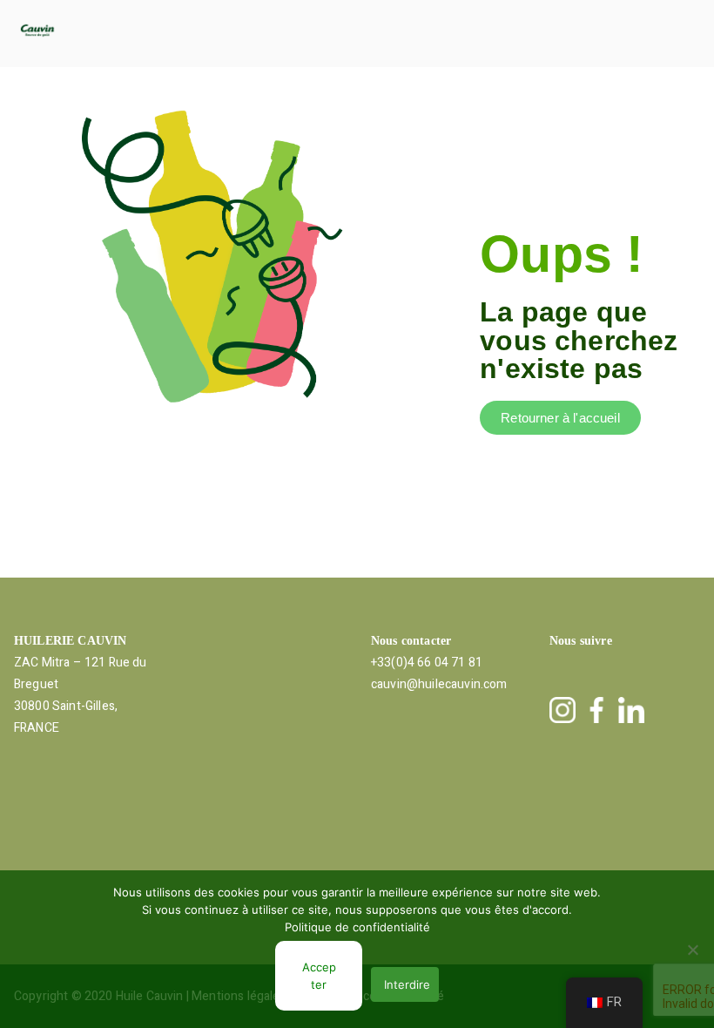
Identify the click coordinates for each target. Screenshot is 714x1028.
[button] (386, 33)
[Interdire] (692, 949)
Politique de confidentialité (357, 927)
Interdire (407, 984)
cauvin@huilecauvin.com (439, 684)
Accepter (319, 975)
